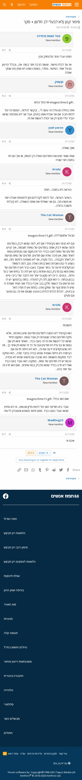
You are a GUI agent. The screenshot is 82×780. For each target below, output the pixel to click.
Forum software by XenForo (34, 773)
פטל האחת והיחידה (48, 36)
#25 (4, 229)
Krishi (74, 27)
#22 (4, 95)
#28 (4, 392)
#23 (4, 141)
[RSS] (5, 753)
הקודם (42, 453)
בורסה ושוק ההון (14, 590)
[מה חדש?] (12, 4)
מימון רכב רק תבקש (16, 547)
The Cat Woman (51, 215)
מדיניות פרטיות (34, 753)
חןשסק (59, 82)
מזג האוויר (10, 604)
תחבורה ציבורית (13, 675)
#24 (4, 183)
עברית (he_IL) (60, 763)
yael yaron (55, 127)
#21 (4, 50)
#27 (4, 434)
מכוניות (8, 618)
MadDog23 (55, 420)
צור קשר (63, 753)
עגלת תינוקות (12, 575)
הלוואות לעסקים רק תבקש (20, 561)
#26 (4, 318)
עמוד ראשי (13, 753)
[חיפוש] (4, 4)
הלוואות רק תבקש (14, 533)
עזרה (22, 753)
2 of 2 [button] (31, 453)
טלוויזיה (8, 690)
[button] (76, 5)
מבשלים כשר (12, 718)
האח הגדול (10, 518)
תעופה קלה (11, 633)
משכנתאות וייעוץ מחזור (18, 661)
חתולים (8, 733)
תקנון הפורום (50, 753)
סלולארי (9, 704)
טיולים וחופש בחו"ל (15, 647)
